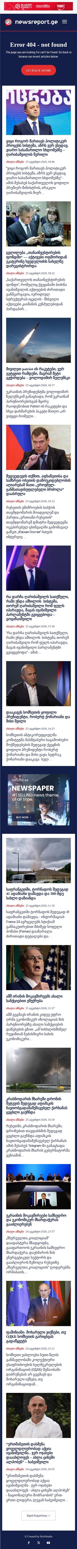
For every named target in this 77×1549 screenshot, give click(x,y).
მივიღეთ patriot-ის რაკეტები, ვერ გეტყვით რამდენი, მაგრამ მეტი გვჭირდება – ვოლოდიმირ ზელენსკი (38, 373)
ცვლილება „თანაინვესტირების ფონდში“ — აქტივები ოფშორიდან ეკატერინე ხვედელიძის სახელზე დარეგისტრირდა (36, 259)
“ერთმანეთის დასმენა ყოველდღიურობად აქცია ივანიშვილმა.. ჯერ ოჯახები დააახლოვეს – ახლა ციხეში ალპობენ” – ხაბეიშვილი (30, 1453)
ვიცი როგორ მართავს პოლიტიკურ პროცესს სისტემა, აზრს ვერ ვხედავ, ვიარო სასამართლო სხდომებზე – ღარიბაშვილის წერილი (37, 148)
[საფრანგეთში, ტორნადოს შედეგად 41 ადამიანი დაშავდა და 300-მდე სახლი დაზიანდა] (38, 860)
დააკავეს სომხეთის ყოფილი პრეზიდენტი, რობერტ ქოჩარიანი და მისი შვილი (38, 716)
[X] (39, 1543)
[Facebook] (29, 1543)
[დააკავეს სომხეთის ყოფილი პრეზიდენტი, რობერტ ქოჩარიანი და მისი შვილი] (38, 683)
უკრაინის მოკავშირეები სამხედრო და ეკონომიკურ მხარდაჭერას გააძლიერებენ (36, 1219)
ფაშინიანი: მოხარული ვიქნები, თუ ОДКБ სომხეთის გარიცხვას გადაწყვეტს (36, 1336)
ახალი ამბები (15, 161)
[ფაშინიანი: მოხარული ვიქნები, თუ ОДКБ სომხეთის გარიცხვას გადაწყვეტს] (38, 1303)
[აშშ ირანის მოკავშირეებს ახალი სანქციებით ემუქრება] (38, 967)
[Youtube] (48, 1543)
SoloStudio (46, 1536)
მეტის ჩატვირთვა (37, 1515)
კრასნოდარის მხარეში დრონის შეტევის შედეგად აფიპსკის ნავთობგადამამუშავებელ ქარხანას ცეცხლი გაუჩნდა (36, 1105)
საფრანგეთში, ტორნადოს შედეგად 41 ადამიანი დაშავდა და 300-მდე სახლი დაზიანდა (37, 893)
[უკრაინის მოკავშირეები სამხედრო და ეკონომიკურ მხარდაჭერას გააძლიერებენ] (38, 1186)
